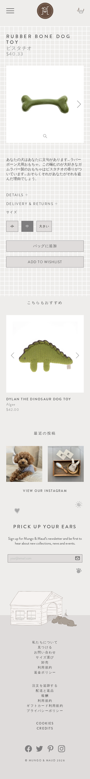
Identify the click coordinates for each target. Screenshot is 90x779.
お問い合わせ (45, 652)
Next (77, 355)
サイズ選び (45, 657)
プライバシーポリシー (45, 710)
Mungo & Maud (42, 760)
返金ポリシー (45, 672)
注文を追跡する (45, 685)
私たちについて (45, 642)
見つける (45, 647)
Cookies (45, 723)
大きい (44, 226)
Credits (45, 728)
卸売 (45, 662)
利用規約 (45, 667)
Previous (12, 355)
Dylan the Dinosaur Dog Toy (38, 399)
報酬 (45, 695)
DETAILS (15, 195)
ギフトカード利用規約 (45, 705)
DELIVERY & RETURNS (30, 203)
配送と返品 (45, 690)
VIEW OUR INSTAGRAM (45, 491)
